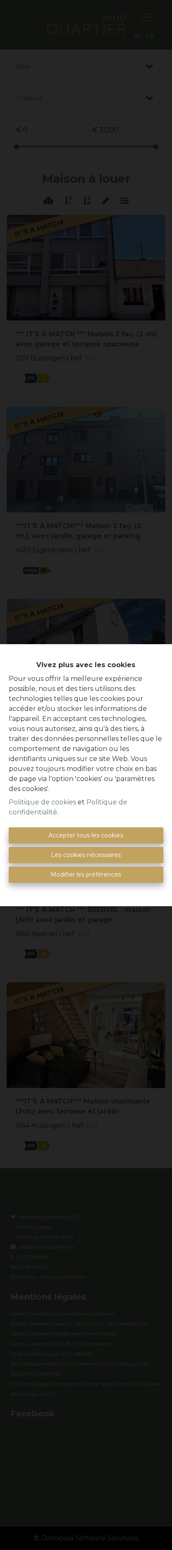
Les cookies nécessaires (86, 855)
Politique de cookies (42, 802)
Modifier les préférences (86, 874)
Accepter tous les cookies (85, 835)
